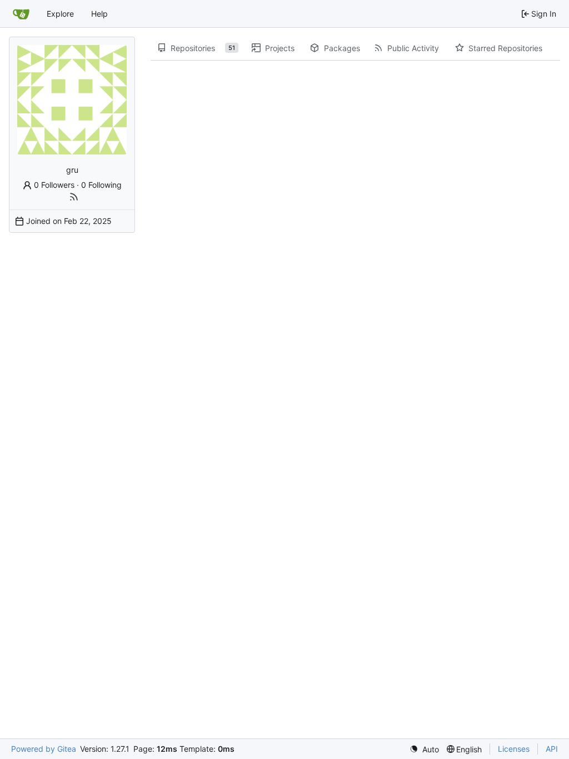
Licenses (514, 748)
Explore (60, 13)
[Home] (21, 14)
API (552, 748)
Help (99, 13)
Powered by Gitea (43, 748)
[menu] (424, 749)
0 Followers (54, 184)
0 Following (101, 184)
